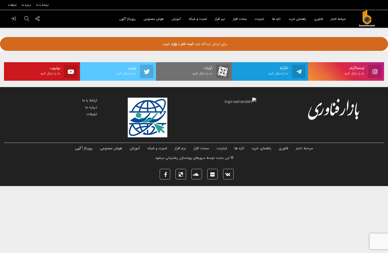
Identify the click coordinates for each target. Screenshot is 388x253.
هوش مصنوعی (111, 148)
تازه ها (239, 148)
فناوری (283, 148)
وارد (173, 44)
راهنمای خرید (261, 148)
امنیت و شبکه (157, 148)
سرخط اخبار (304, 148)
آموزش (135, 148)
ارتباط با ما (89, 100)
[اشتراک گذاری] (37, 19)
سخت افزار (201, 148)
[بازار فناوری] (367, 18)
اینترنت (221, 148)
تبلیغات (91, 114)
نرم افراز (180, 148)
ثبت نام (187, 44)
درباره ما (91, 107)
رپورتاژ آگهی (84, 148)
